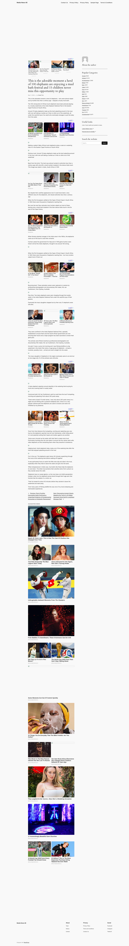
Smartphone (85, 105)
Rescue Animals (86, 103)
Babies (83, 82)
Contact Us (64, 2)
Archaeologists (85, 80)
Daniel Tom (41, 95)
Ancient (84, 76)
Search (104, 143)
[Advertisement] (64, 16)
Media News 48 (22, 2)
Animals (84, 78)
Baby (83, 85)
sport (83, 107)
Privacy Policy (74, 2)
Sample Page (95, 2)
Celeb (83, 87)
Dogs (83, 89)
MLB (83, 94)
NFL (83, 101)
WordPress (26, 942)
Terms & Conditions (106, 2)
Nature (83, 98)
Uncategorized (85, 114)
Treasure (84, 110)
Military (84, 91)
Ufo (83, 112)
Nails (83, 96)
